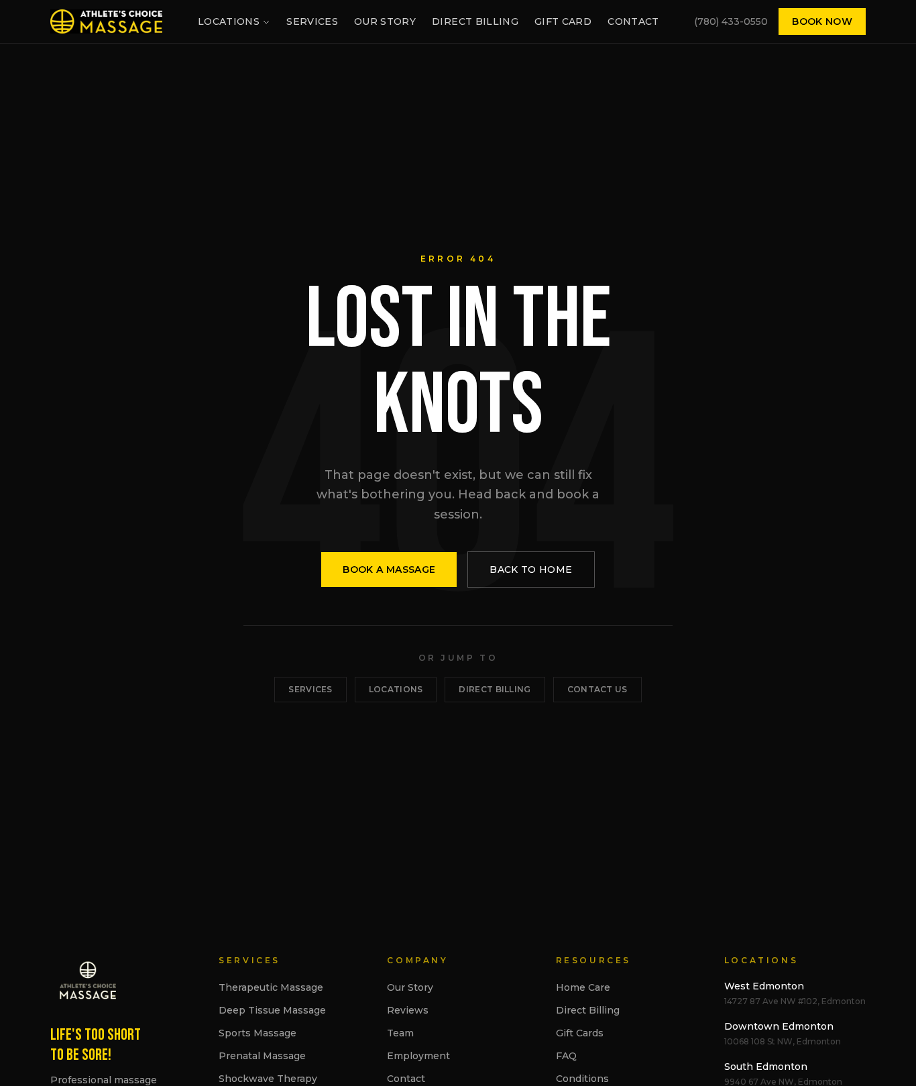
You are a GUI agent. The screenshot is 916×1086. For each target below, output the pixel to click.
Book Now (822, 21)
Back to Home (531, 569)
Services (312, 21)
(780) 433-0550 (731, 21)
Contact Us (597, 689)
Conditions (582, 1079)
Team (400, 1033)
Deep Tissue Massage (272, 1010)
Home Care (583, 987)
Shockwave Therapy (268, 1079)
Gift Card (562, 21)
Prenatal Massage (262, 1056)
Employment (418, 1056)
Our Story (385, 21)
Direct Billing (475, 21)
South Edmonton (765, 1067)
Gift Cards (580, 1033)
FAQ (566, 1056)
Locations (229, 21)
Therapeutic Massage (271, 987)
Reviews (407, 1010)
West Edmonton (764, 986)
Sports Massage (257, 1033)
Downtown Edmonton (779, 1026)
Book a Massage (389, 569)
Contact (633, 21)
